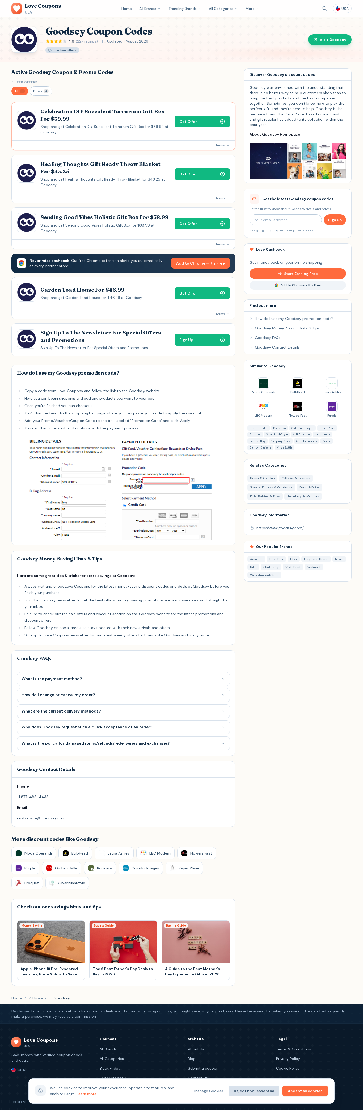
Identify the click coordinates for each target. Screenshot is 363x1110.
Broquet (255, 434)
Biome (326, 441)
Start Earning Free (301, 273)
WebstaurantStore (264, 575)
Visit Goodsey (333, 39)
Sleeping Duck (280, 441)
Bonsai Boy (257, 441)
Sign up (335, 219)
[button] (19, 91)
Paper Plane (327, 428)
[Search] (325, 8)
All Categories (221, 8)
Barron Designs (260, 447)
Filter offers (24, 82)
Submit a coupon (203, 1068)
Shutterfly (270, 567)
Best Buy (276, 559)
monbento (322, 434)
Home (126, 8)
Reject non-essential (254, 1090)
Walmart (313, 567)
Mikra (339, 559)
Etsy (293, 559)
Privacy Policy (288, 1058)
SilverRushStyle (277, 434)
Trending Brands (182, 8)
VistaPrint (293, 567)
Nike (253, 567)
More (250, 8)
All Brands (147, 8)
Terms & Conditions (293, 1049)
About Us (196, 1049)
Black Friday (110, 1068)
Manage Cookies (208, 1090)
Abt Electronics (306, 441)
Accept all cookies (305, 1090)
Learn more (86, 1093)
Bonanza (279, 428)
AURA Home (301, 434)
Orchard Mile (259, 428)
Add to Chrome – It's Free (200, 263)
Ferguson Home (316, 559)
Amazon (256, 559)
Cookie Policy (288, 1068)
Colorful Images (302, 428)
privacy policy (303, 230)
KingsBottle (284, 447)
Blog (191, 1058)
